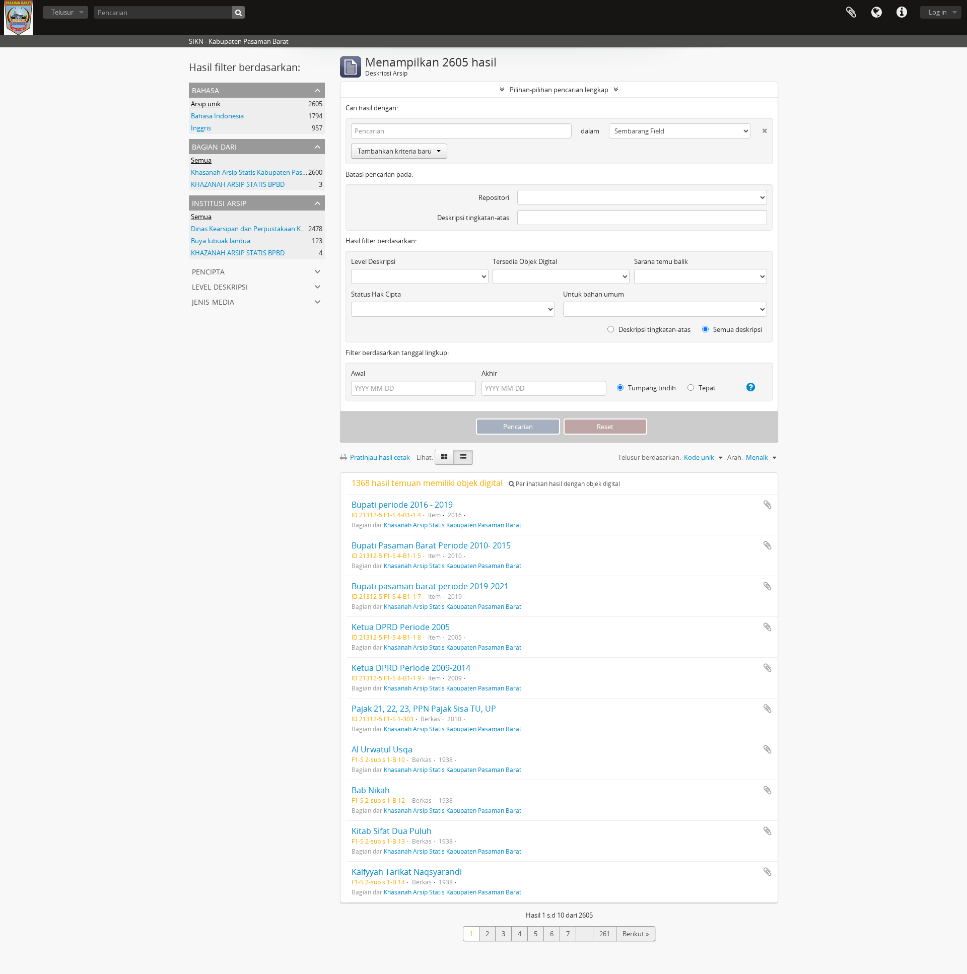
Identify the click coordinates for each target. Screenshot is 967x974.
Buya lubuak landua (220, 240)
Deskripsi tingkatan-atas (473, 217)
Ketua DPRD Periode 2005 (401, 627)
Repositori (493, 197)
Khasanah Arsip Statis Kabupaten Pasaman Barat (264, 172)
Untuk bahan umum (593, 294)
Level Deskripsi (220, 286)
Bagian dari (214, 146)
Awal (358, 373)
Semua (201, 160)
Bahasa (876, 12)
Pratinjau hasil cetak (379, 457)
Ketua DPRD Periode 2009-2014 (411, 667)
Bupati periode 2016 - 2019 (402, 504)
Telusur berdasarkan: (649, 457)
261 (604, 933)
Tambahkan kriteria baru (395, 151)
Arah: (735, 457)
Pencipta (208, 270)
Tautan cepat (901, 12)
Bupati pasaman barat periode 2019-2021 (430, 586)
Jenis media (213, 301)
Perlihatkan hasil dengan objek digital (567, 483)
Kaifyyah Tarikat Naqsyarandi (407, 871)
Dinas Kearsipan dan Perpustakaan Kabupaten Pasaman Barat (284, 228)
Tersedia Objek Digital (525, 261)
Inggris (201, 127)
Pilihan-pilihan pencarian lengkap (559, 89)
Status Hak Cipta (376, 294)
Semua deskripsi (737, 329)
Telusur (62, 12)
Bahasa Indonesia (217, 115)
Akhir (489, 373)
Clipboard (851, 12)
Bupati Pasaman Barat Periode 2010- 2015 (431, 545)
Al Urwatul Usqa (382, 749)
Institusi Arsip (219, 202)
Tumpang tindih (651, 387)
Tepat (706, 387)
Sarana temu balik (661, 261)
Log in (938, 12)
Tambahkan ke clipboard (768, 505)
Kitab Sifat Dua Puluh (392, 831)
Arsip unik (206, 103)
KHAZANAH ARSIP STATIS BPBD (238, 184)
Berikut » (636, 933)
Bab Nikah (371, 790)
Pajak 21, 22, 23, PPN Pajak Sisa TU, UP (424, 708)
